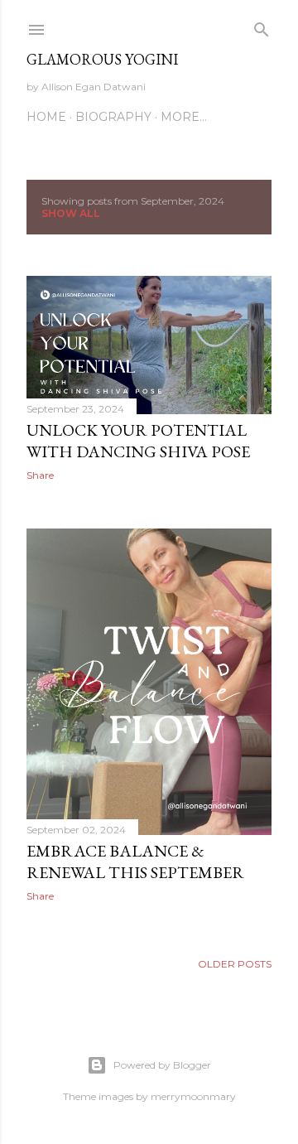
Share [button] (40, 475)
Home (46, 116)
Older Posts (235, 964)
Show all (70, 213)
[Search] (262, 26)
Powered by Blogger (162, 1065)
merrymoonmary (193, 1096)
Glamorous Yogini (102, 59)
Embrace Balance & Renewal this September (135, 861)
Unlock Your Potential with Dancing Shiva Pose (138, 440)
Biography (113, 116)
